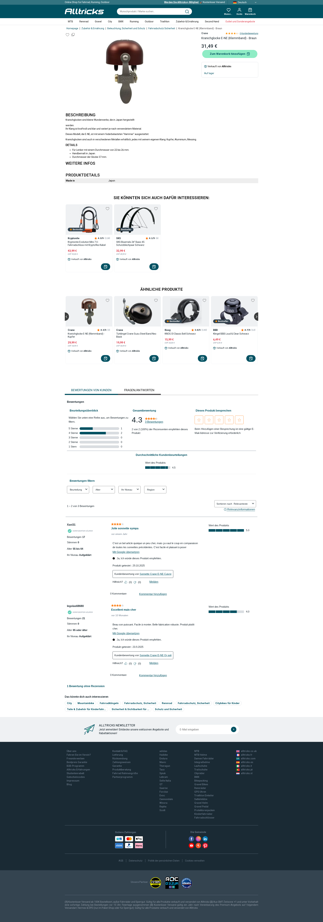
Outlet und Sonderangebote (240, 21)
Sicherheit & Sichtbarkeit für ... (130, 709)
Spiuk (162, 773)
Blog (69, 784)
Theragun (164, 766)
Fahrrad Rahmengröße (125, 773)
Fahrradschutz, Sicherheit (140, 703)
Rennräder (200, 788)
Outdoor (149, 21)
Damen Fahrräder (204, 758)
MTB (70, 21)
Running (134, 21)
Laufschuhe (200, 766)
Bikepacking (201, 780)
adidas (163, 751)
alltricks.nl (247, 773)
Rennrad (83, 21)
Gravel (98, 21)
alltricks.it (246, 766)
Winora (163, 803)
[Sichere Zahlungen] (129, 842)
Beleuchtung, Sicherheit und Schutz (126, 28)
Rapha (162, 806)
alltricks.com (248, 758)
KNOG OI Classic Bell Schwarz (180, 333)
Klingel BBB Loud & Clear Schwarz (231, 333)
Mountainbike (86, 703)
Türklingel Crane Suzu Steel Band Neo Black (136, 335)
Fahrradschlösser (204, 817)
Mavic (162, 762)
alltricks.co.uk (249, 751)
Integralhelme (202, 762)
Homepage (72, 28)
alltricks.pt (247, 769)
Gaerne (163, 788)
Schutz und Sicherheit (168, 709)
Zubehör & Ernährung (187, 21)
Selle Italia (165, 780)
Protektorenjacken (204, 810)
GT (161, 784)
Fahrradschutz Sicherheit (161, 28)
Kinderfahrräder (203, 814)
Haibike (163, 754)
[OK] (233, 729)
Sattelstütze (200, 799)
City (110, 21)
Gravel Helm (201, 803)
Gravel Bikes (201, 784)
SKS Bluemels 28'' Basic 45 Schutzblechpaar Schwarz (130, 243)
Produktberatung (121, 769)
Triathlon (164, 21)
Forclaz (163, 791)
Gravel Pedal (201, 806)
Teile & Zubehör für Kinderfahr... (86, 709)
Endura (163, 758)
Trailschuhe (200, 769)
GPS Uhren (200, 791)
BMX (120, 21)
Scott (162, 810)
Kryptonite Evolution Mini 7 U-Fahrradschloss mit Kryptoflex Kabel (87, 243)
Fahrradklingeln (109, 703)
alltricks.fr (246, 754)
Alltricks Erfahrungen (78, 769)
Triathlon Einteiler (204, 795)
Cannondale (166, 799)
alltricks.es (247, 762)
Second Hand (212, 21)
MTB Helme (200, 754)
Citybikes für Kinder (227, 703)
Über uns (71, 751)
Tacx (162, 769)
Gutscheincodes (76, 777)
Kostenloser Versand (194, 2)
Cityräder (199, 773)
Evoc (162, 795)
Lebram (163, 777)
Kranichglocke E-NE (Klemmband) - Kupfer (86, 335)
